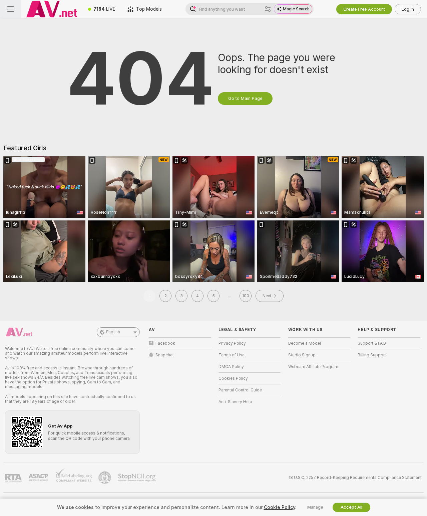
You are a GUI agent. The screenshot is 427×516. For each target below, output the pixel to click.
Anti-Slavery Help (235, 401)
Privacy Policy (232, 343)
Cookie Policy (279, 507)
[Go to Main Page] (51, 9)
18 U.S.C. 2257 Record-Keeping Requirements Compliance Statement (355, 477)
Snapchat (164, 355)
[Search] (268, 9)
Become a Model (304, 343)
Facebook (165, 343)
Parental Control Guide (240, 390)
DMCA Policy (231, 366)
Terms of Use (232, 355)
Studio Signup (302, 355)
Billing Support (372, 355)
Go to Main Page (245, 98)
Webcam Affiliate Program (313, 366)
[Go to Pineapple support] (105, 477)
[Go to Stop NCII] (137, 478)
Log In (408, 9)
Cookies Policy (233, 378)
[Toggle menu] (10, 9)
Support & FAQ (372, 343)
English (113, 332)
